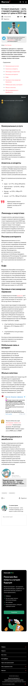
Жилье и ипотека (10, 87)
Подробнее (14, 612)
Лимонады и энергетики (12, 71)
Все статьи (3, 654)
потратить (4, 493)
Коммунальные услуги (12, 66)
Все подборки (4, 658)
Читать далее (8, 414)
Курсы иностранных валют (7, 662)
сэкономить (12, 493)
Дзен (13, 6)
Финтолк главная (5, 6)
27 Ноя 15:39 (22, 414)
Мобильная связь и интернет (13, 84)
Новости (3, 650)
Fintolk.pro (17, 675)
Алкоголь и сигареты (11, 69)
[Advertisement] (14, 549)
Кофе (7, 77)
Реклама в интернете (11, 74)
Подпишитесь (10, 40)
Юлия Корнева (8, 45)
